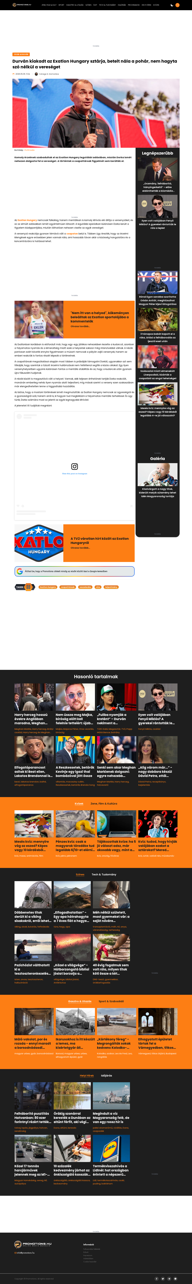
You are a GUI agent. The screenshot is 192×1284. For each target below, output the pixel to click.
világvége (59, 979)
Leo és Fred (121, 1053)
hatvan (43, 1127)
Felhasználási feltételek (91, 1249)
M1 (45, 1180)
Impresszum (87, 1255)
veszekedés (85, 587)
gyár (33, 1053)
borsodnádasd (45, 1053)
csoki (121, 1180)
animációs (32, 855)
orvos (24, 979)
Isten (17, 979)
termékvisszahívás (107, 1180)
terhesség (114, 930)
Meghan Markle (22, 729)
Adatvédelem (88, 1258)
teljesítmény (111, 587)
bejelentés (144, 784)
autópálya (20, 1183)
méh (113, 926)
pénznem (72, 855)
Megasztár (115, 729)
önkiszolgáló (60, 1180)
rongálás (102, 1056)
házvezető (102, 784)
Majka (59, 729)
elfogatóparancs (23, 784)
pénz (63, 855)
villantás (60, 781)
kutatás (32, 926)
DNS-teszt (98, 979)
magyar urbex (22, 1053)
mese (22, 855)
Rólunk (85, 1252)
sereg (40, 1180)
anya (123, 926)
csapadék (98, 1131)
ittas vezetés (86, 729)
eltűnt (63, 1127)
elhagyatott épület (66, 1056)
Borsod (59, 1053)
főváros (114, 855)
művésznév (168, 855)
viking (17, 926)
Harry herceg (39, 729)
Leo (130, 1053)
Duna (56, 1127)
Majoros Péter (70, 729)
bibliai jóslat (72, 979)
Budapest (171, 1053)
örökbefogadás (101, 982)
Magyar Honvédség (25, 1180)
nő (118, 926)
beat (17, 781)
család (156, 729)
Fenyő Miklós (145, 729)
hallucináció (21, 982)
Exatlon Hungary (27, 220)
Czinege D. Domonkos (49, 74)
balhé (43, 781)
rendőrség (20, 1131)
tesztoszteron (35, 979)
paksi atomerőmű (103, 1127)
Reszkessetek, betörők (68, 784)
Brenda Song (88, 784)
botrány (115, 732)
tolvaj (17, 1127)
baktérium (107, 1183)
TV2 (123, 729)
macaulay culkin (75, 781)
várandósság (100, 930)
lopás (25, 1127)
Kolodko (101, 1053)
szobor (110, 1053)
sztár (146, 855)
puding (97, 1183)
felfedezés (43, 926)
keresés (72, 1127)
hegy (62, 926)
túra (56, 926)
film (41, 855)
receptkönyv (159, 781)
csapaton (72, 233)
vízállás (118, 1127)
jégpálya (33, 1127)
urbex (84, 1053)
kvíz (16, 855)
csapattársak (67, 587)
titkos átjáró (158, 1053)
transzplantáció (101, 926)
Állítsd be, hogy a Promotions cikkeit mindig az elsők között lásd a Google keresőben (66, 571)
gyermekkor (111, 979)
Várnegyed (144, 1053)
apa (68, 926)
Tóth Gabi (102, 729)
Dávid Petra (144, 781)
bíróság (60, 732)
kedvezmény (61, 1183)
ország (105, 855)
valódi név (155, 855)
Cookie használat (89, 1261)
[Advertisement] (96, 28)
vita (98, 587)
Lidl (94, 1180)
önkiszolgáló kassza (79, 1180)
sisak (24, 926)
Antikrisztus (60, 982)
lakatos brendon (30, 781)
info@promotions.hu (25, 1252)
